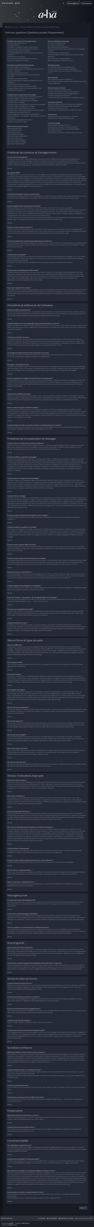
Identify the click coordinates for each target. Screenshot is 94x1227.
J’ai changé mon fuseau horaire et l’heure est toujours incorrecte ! (23, 75)
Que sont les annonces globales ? (17, 136)
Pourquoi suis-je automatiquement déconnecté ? (22, 58)
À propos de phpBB (13, 1151)
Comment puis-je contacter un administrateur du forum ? (65, 132)
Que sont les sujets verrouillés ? (17, 142)
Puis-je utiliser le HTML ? (15, 130)
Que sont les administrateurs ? (57, 43)
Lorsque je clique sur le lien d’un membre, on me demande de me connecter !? (24, 89)
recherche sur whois (42, 1174)
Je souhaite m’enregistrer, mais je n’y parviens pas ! (22, 47)
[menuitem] (17, 3)
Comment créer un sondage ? (16, 102)
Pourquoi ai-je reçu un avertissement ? (19, 112)
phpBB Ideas (20, 1163)
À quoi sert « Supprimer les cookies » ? (18, 60)
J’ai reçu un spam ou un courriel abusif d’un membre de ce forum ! (65, 72)
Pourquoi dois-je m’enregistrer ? (17, 43)
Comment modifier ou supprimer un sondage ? (21, 106)
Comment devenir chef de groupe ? (58, 53)
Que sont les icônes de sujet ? (16, 143)
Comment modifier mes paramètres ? (18, 67)
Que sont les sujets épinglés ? (16, 140)
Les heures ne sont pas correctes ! (17, 73)
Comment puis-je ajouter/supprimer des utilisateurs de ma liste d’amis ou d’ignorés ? (67, 82)
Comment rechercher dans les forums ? (60, 90)
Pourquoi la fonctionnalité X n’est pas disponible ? (63, 127)
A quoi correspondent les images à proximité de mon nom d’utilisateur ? (24, 81)
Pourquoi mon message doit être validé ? (19, 120)
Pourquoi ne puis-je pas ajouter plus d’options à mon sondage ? (26, 104)
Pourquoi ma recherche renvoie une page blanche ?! (63, 93)
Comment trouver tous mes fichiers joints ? (61, 118)
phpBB (74, 370)
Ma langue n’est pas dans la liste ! (17, 78)
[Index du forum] (47, 13)
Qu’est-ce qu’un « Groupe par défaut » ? (59, 58)
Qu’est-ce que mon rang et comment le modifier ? (22, 86)
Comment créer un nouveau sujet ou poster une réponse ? (25, 97)
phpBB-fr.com (12, 1225)
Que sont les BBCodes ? (14, 128)
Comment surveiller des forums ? (58, 108)
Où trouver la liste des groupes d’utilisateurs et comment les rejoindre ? (66, 50)
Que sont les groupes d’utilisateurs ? (59, 47)
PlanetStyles (26, 1223)
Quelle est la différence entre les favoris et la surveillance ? (66, 104)
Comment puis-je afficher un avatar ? (18, 84)
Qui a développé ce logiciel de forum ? (59, 125)
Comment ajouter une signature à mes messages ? (22, 100)
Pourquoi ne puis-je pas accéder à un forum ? (21, 108)
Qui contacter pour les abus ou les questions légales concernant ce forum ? (63, 130)
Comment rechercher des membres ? (59, 95)
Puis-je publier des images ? (15, 134)
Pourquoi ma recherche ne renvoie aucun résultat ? (63, 92)
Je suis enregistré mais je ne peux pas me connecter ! (23, 49)
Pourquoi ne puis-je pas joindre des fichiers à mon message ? (25, 110)
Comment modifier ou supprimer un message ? (21, 98)
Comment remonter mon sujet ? (17, 121)
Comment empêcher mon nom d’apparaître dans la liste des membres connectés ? (25, 70)
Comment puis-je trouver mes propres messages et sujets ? (66, 97)
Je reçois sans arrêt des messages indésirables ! (62, 69)
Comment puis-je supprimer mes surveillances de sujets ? (65, 110)
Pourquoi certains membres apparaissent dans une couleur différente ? (66, 55)
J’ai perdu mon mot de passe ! (16, 56)
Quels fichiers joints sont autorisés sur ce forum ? (63, 116)
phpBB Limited (55, 1147)
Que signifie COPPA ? (13, 45)
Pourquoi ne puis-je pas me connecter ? (19, 51)
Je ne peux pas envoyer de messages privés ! (61, 67)
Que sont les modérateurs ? (56, 45)
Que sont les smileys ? (14, 132)
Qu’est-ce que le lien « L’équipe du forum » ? (61, 60)
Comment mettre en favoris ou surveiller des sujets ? (64, 106)
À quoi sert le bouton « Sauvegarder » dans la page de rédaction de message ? (26, 117)
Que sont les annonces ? (14, 138)
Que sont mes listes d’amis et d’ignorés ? (60, 79)
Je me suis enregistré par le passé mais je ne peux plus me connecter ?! (24, 53)
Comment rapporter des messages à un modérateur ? (23, 114)
